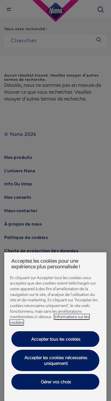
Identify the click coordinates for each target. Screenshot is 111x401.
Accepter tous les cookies (56, 339)
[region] (55, 326)
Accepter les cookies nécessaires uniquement (55, 360)
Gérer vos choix (56, 381)
